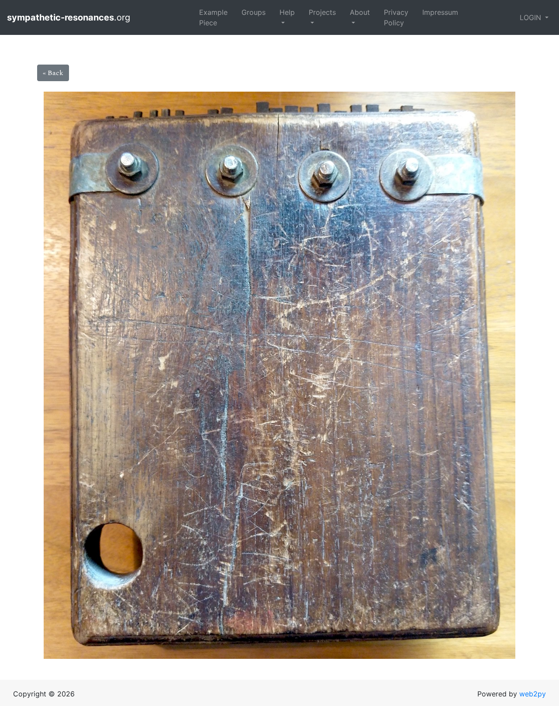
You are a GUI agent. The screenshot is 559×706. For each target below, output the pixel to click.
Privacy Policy (396, 17)
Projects (322, 12)
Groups (254, 12)
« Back (53, 73)
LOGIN (531, 17)
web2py (532, 693)
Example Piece (213, 17)
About (360, 12)
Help (287, 12)
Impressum (440, 12)
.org (70, 17)
